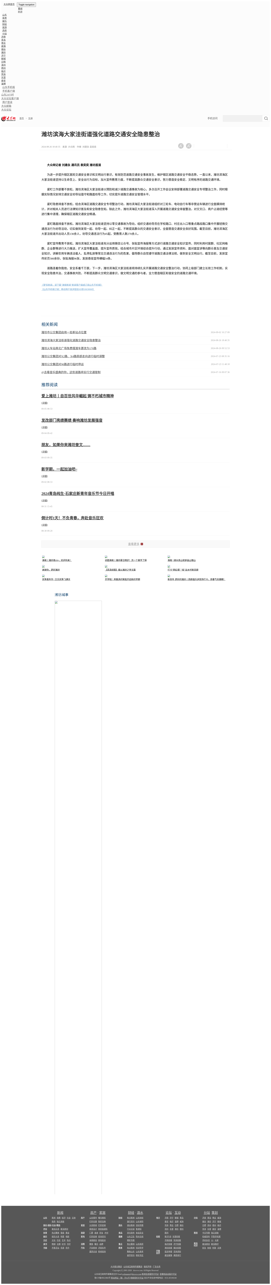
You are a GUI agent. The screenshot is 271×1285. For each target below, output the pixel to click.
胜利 (166, 1233)
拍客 (158, 1237)
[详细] (44, 403)
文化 (54, 1240)
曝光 (96, 1244)
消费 (83, 1244)
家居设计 (93, 1229)
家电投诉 (102, 1240)
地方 (158, 1218)
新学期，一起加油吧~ (59, 469)
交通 (30, 118)
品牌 (101, 1244)
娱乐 (4, 21)
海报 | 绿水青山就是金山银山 (182, 560)
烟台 (3, 49)
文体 (74, 1218)
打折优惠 (93, 1222)
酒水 (140, 1212)
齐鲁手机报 (216, 1237)
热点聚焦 (55, 1233)
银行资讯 (131, 1222)
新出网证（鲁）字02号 (120, 1278)
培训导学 (139, 1248)
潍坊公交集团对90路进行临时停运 (62, 364)
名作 (67, 1248)
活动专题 (139, 1225)
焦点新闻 (131, 1218)
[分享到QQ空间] (215, 146)
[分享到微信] (200, 146)
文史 (45, 1240)
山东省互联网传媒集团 (132, 1267)
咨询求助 (177, 1252)
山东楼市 (93, 1218)
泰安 (3, 80)
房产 (93, 1212)
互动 (178, 1212)
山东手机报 (8, 87)
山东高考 (139, 1252)
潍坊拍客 (168, 1248)
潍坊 (3, 52)
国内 (45, 1225)
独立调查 (60, 1222)
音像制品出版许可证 (168, 1274)
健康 (120, 1237)
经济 (64, 1218)
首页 (21, 118)
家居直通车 (103, 1229)
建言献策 (168, 1255)
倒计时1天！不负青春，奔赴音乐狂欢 (72, 518)
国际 (49, 1225)
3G (212, 1240)
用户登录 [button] (7, 102)
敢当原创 (64, 1229)
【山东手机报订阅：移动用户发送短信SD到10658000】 (68, 289)
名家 (62, 1248)
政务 (54, 1222)
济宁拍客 (177, 1244)
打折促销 (102, 1225)
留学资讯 (131, 1255)
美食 (96, 1233)
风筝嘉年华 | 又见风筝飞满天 (56, 579)
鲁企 (120, 1244)
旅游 (4, 27)
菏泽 (3, 74)
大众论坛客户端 (10, 98)
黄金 (67, 1233)
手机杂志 (206, 1240)
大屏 (216, 1240)
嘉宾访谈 (93, 1252)
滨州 (3, 65)
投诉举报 (168, 1252)
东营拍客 (176, 1237)
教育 (120, 1248)
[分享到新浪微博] (208, 146)
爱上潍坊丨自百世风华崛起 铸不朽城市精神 (77, 396)
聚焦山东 (131, 1252)
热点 (69, 1240)
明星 (62, 1237)
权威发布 (206, 1237)
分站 (207, 1212)
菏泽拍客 (177, 1240)
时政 (214, 1248)
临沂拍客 (168, 1244)
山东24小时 (7, 94)
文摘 (59, 1244)
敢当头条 (55, 1229)
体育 (4, 18)
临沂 (3, 71)
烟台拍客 (177, 1248)
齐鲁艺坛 (55, 1248)
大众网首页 (9, 4)
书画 (45, 1248)
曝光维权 (102, 1218)
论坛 (169, 1212)
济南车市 (102, 1248)
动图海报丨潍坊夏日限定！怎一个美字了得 (126, 560)
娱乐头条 (55, 1237)
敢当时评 (196, 1244)
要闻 (20, 9)
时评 (20, 12)
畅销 (54, 1244)
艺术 (64, 1240)
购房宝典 (102, 1222)
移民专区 (139, 1255)
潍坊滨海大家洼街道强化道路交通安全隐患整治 (71, 340)
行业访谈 (131, 1229)
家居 (102, 1212)
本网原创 (93, 1240)
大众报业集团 (116, 1267)
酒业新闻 (131, 1225)
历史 (59, 1240)
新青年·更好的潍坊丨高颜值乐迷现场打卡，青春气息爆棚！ (197, 579)
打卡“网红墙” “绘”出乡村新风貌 (183, 570)
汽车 (83, 1248)
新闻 (60, 1212)
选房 (4, 30)
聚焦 (91, 1244)
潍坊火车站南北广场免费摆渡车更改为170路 (68, 348)
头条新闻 (93, 1225)
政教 (59, 1218)
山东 (4, 15)
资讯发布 (131, 1233)
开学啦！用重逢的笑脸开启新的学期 (122, 579)
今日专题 (206, 1233)
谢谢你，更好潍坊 (51, 570)
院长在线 (139, 1237)
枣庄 (3, 43)
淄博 (3, 84)
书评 (69, 1244)
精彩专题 (131, 1240)
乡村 (106, 1233)
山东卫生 (131, 1237)
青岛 (3, 40)
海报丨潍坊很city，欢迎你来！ (57, 560)
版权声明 (147, 1267)
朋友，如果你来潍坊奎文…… (65, 445)
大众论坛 (6, 109)
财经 (4, 24)
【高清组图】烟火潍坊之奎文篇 (120, 570)
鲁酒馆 (138, 1229)
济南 (3, 37)
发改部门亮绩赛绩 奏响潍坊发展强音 (72, 420)
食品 (120, 1233)
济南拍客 (168, 1240)
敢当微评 (215, 1244)
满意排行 (177, 1255)
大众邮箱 (6, 106)
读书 (45, 1244)
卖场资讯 (102, 1237)
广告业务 (156, 1267)
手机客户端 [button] (8, 91)
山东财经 (139, 1218)
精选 (58, 1225)
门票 (91, 1233)
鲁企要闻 (131, 1244)
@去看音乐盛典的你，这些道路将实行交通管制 (71, 372)
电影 (67, 1237)
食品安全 (139, 1233)
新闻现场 (102, 1252)
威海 (3, 46)
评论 (45, 1229)
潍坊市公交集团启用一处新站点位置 (64, 332)
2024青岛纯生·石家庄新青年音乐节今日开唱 (77, 494)
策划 (215, 1212)
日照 (3, 62)
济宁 (3, 55)
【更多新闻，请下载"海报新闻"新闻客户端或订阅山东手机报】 (72, 285)
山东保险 (139, 1222)
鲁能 (62, 1233)
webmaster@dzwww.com (131, 1274)
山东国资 (139, 1244)
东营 (3, 77)
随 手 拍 (168, 1237)
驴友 (101, 1233)
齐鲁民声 (158, 1252)
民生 (204, 1248)
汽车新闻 (93, 1248)
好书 (64, 1244)
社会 (69, 1218)
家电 (83, 1237)
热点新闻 (131, 1248)
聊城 (3, 59)
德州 (3, 68)
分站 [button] (4, 34)
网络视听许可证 (136, 1278)
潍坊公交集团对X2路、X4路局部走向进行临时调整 (73, 356)
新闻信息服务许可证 (150, 1274)
